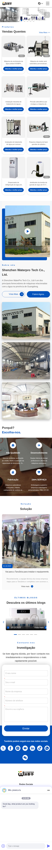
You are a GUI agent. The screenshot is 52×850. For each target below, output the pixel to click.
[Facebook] (10, 748)
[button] (18, 20)
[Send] (48, 846)
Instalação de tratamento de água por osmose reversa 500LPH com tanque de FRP (13, 143)
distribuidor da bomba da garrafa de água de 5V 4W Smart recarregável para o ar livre (39, 184)
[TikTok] (39, 748)
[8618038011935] (46, 748)
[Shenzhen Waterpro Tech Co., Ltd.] (7, 3)
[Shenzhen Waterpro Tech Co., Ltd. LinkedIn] (32, 748)
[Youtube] (24, 748)
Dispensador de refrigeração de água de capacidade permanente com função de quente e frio (13, 184)
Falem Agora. (38, 294)
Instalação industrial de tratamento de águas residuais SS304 (13, 103)
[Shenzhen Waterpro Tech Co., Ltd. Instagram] (17, 748)
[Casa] (26, 777)
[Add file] (3, 846)
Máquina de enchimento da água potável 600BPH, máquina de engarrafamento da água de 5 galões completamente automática (13, 62)
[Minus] (48, 790)
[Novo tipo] (27, 630)
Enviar (26, 728)
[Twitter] (2, 748)
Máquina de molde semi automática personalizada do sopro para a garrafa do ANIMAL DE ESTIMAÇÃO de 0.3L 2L (38, 62)
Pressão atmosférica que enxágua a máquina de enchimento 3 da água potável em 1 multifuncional (38, 103)
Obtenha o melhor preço (13, 69)
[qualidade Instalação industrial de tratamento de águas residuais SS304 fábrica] (13, 87)
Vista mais (44, 32)
